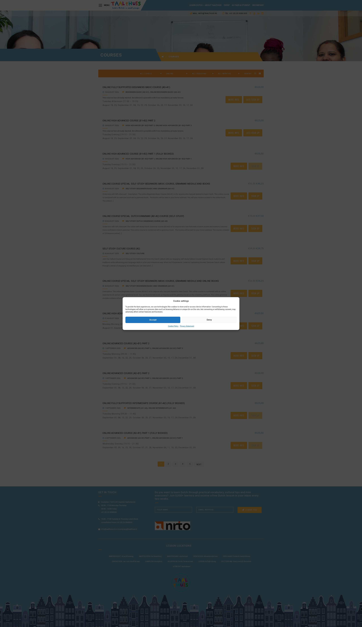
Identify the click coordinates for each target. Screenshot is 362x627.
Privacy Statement (187, 326)
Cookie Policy (173, 326)
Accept (153, 320)
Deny (209, 320)
